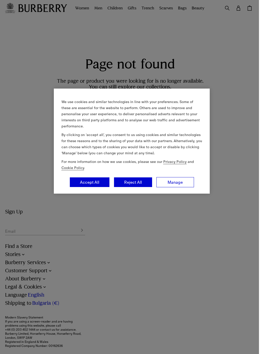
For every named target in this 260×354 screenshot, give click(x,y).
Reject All (133, 182)
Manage (175, 182)
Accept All (89, 182)
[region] (132, 141)
